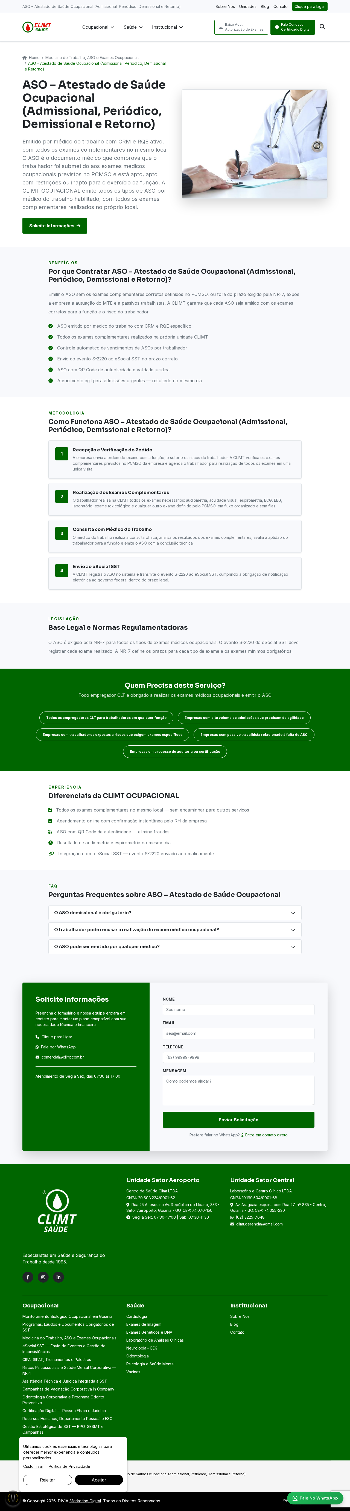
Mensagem (174, 1070)
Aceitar (99, 1480)
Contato (280, 6)
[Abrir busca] (322, 27)
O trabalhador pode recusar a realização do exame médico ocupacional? (136, 930)
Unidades (247, 6)
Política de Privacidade (69, 1466)
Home (34, 57)
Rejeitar (47, 1480)
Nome (169, 999)
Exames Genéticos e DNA (149, 1332)
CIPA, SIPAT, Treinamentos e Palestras (56, 1359)
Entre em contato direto (266, 1135)
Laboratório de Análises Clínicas (155, 1340)
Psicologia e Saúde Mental (150, 1364)
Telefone (173, 1047)
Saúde (130, 27)
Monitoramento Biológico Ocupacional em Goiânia (67, 1316)
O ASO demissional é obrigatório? (92, 913)
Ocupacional (95, 27)
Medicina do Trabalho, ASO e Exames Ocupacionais (92, 57)
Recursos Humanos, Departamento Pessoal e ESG (67, 1418)
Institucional (164, 27)
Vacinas (133, 1371)
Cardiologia (136, 1316)
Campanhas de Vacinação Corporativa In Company (68, 1389)
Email (169, 1023)
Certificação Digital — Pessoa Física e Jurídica (64, 1410)
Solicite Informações (51, 225)
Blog (265, 6)
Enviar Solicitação (238, 1119)
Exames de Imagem (143, 1324)
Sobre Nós (225, 6)
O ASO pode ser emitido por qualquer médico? (107, 946)
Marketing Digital (85, 1500)
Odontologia (137, 1356)
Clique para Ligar (309, 6)
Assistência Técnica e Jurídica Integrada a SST (64, 1381)
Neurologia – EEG (142, 1348)
